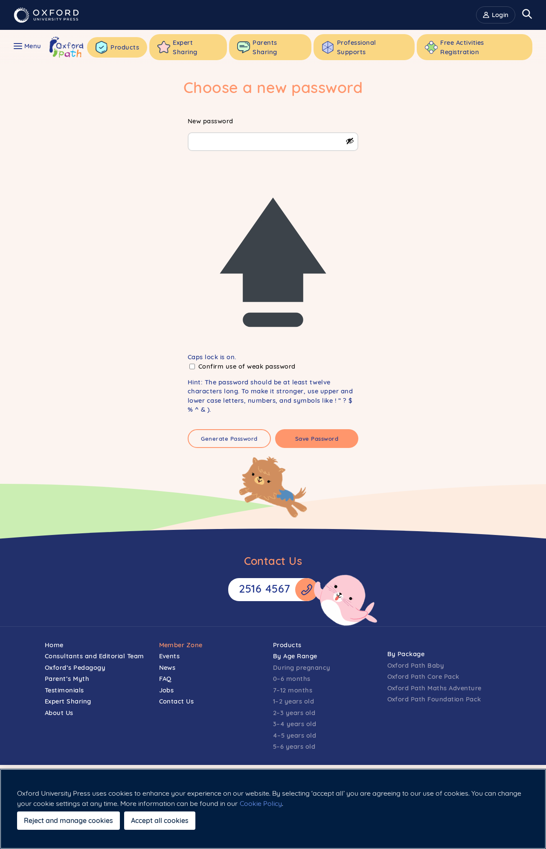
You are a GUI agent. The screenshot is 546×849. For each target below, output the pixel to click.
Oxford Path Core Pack (423, 676)
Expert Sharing (68, 701)
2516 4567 (264, 588)
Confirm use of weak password (247, 366)
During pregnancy (302, 667)
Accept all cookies (160, 820)
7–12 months (293, 690)
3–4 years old (295, 724)
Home (54, 645)
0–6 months (292, 679)
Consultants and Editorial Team (94, 656)
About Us (59, 713)
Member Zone (181, 645)
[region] (273, 809)
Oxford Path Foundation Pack (434, 699)
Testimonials (64, 690)
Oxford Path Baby (415, 665)
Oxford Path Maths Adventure (434, 688)
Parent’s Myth (67, 679)
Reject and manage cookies (68, 820)
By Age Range (295, 656)
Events (169, 656)
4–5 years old (295, 735)
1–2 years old (293, 701)
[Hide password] (349, 140)
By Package (406, 654)
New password (210, 121)
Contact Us (176, 701)
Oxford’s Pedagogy (75, 667)
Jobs (166, 690)
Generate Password (229, 438)
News (167, 667)
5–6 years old (294, 746)
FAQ (165, 679)
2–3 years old (294, 713)
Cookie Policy (261, 803)
